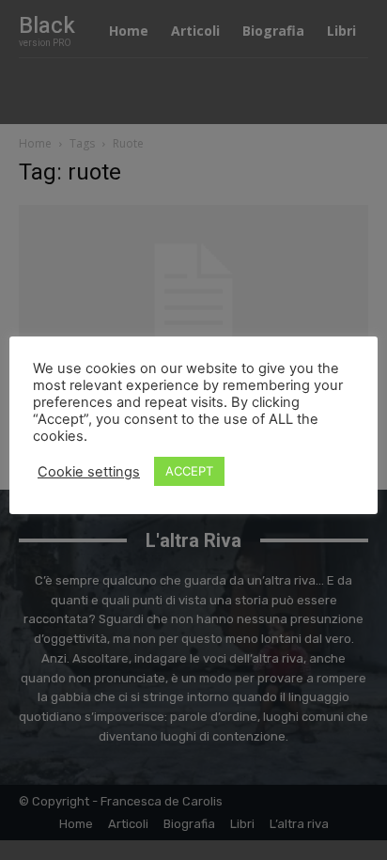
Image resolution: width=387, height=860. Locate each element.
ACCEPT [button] (189, 470)
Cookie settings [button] (89, 471)
